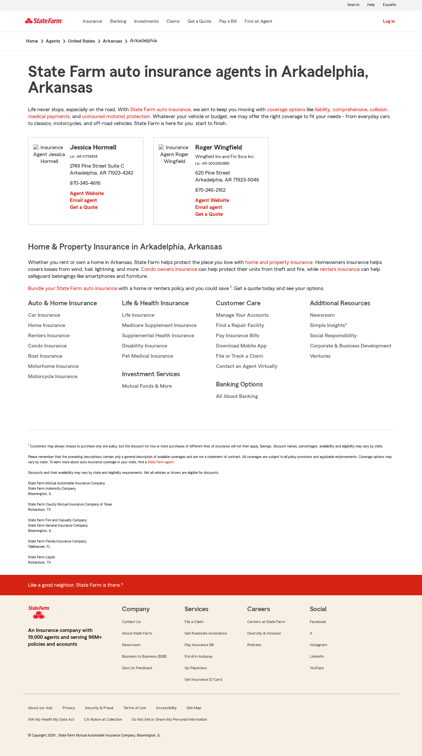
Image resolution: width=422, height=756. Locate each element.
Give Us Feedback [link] (137, 668)
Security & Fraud (99, 708)
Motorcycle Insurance (52, 376)
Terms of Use (134, 708)
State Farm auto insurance (160, 109)
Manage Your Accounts (242, 315)
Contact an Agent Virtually (246, 366)
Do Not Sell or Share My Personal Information (169, 719)
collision (378, 109)
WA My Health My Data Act (51, 719)
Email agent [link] (83, 200)
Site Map (194, 708)
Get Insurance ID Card (203, 679)
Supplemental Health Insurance (158, 335)
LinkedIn (317, 656)
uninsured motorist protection (116, 116)
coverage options (286, 109)
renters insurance (340, 269)
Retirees (254, 645)
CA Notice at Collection (103, 719)
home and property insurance (279, 262)
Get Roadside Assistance (206, 633)
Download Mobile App (241, 345)
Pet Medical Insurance (147, 356)
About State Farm (137, 633)
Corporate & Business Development (350, 345)
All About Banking (237, 396)
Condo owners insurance (169, 269)
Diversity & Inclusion (264, 633)
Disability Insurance (144, 345)
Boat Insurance (45, 356)
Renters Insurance (49, 335)
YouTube (317, 668)
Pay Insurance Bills (237, 335)
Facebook (318, 622)
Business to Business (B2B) (144, 656)
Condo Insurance (47, 345)
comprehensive (350, 109)
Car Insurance (44, 315)
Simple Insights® (328, 325)
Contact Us (131, 622)
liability (322, 109)
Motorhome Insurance (53, 366)
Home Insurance (46, 325)
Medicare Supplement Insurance (159, 325)
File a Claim (194, 622)
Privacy (69, 708)
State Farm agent (161, 462)
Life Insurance (138, 315)
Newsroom (322, 315)
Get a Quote (84, 207)
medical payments (49, 116)
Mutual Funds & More (147, 386)
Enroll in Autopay (199, 656)
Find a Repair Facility (240, 325)
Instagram (318, 645)
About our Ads (40, 708)
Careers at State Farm (266, 622)
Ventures (320, 356)
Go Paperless (196, 668)
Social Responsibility (333, 335)
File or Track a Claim (239, 356)
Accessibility (166, 708)
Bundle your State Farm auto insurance (72, 288)
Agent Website (87, 193)
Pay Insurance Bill (199, 645)
